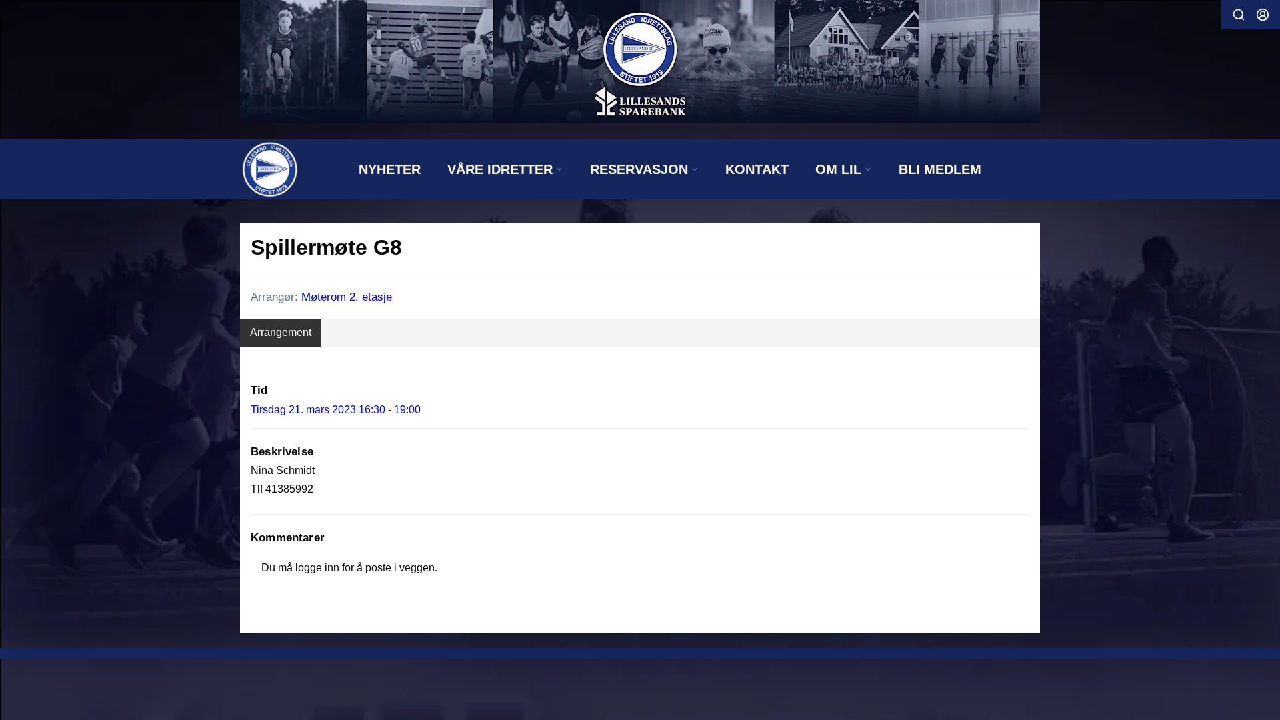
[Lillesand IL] (640, 61)
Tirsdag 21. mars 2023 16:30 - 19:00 (336, 409)
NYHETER (390, 169)
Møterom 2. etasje (346, 297)
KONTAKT (757, 169)
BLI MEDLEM (940, 169)
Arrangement (280, 332)
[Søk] (1239, 15)
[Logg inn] (1263, 15)
